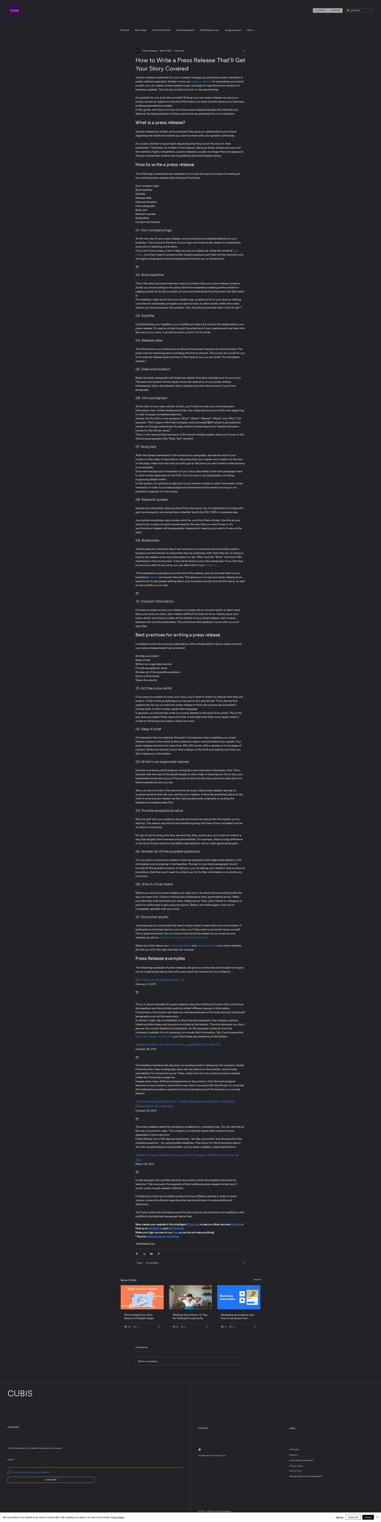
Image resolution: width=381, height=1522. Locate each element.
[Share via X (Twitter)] (144, 1253)
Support (293, 1455)
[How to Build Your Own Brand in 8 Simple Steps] (142, 1297)
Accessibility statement (301, 1460)
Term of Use (295, 1471)
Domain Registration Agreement (305, 1476)
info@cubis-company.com (211, 1455)
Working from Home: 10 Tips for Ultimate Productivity (190, 1316)
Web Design (141, 30)
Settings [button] (339, 1517)
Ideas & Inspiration (185, 30)
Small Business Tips (209, 30)
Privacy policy (296, 1466)
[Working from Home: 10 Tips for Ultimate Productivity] (190, 1297)
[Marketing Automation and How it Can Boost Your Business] (238, 1297)
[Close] (377, 1517)
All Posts (125, 30)
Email (11, 1460)
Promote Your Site (161, 30)
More (250, 30)
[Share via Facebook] (136, 1253)
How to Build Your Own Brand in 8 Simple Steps (139, 1316)
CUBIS (20, 1393)
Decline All (353, 1517)
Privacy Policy (117, 1517)
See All (257, 1279)
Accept (368, 1517)
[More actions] (244, 50)
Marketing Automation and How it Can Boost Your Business (237, 1316)
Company (294, 1449)
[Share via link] (158, 1253)
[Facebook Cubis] (199, 1449)
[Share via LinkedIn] (151, 1253)
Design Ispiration (233, 30)
